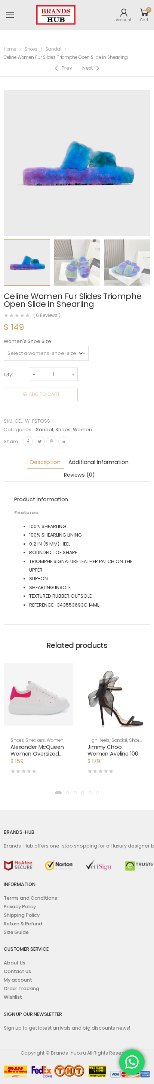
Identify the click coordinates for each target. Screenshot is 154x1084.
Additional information (98, 462)
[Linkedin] (63, 441)
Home (10, 49)
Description (45, 462)
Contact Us (17, 971)
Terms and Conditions (30, 898)
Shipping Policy (22, 915)
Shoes (31, 49)
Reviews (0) (79, 475)
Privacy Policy (20, 906)
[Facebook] (28, 441)
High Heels (98, 740)
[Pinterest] (51, 441)
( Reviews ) (47, 316)
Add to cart (44, 394)
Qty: (8, 374)
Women (82, 429)
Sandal (53, 49)
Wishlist (13, 997)
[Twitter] (40, 441)
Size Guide (16, 932)
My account (18, 980)
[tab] (45, 463)
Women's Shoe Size (27, 341)
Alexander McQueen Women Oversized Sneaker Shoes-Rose (37, 753)
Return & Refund (23, 924)
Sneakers (35, 740)
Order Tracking (21, 988)
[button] (58, 792)
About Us (14, 963)
